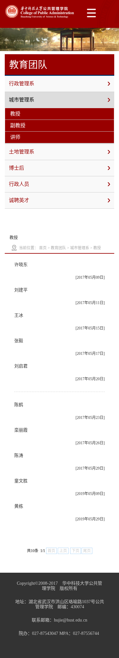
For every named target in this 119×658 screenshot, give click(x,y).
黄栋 (18, 506)
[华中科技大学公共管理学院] (40, 11)
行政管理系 (21, 83)
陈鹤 (18, 404)
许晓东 (21, 264)
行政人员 (19, 184)
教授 (15, 113)
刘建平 (21, 290)
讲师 (15, 137)
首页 (43, 248)
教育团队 (58, 248)
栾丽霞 (21, 430)
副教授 (17, 125)
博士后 (16, 168)
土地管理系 (21, 151)
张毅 (18, 340)
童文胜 (21, 481)
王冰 (18, 315)
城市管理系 (21, 99)
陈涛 (18, 455)
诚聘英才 (19, 200)
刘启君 (21, 366)
